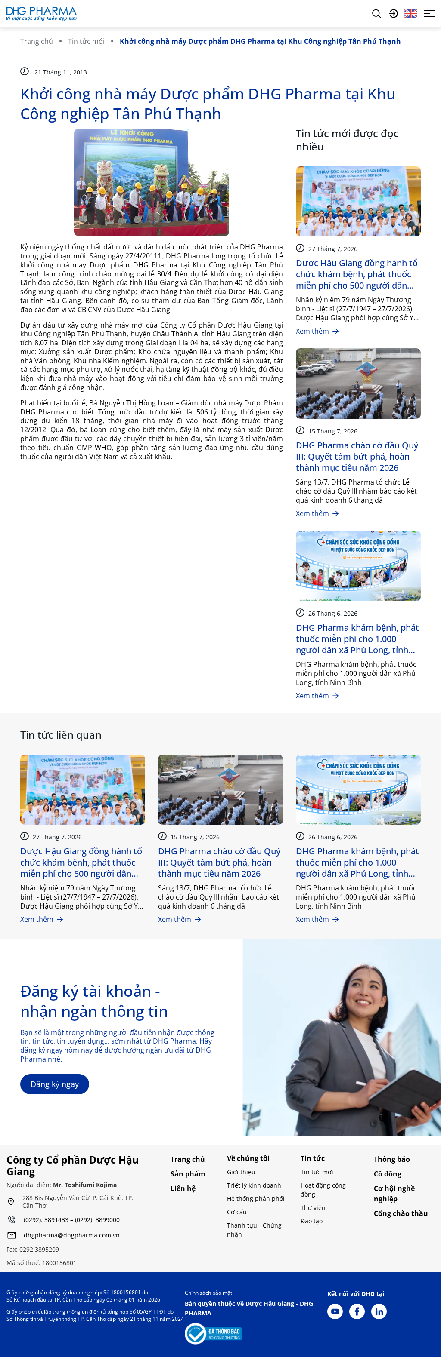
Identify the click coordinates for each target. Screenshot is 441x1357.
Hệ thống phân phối (256, 1198)
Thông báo (392, 1159)
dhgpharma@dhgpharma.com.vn (72, 1235)
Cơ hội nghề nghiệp (394, 1193)
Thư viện (313, 1207)
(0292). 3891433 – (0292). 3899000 (72, 1220)
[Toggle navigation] (429, 13)
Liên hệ (183, 1188)
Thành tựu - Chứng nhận (254, 1229)
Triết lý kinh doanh (254, 1185)
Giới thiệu (241, 1172)
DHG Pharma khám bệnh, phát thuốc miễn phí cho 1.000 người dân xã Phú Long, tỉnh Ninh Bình (357, 639)
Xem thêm (312, 331)
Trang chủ (36, 41)
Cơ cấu (237, 1212)
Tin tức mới (86, 41)
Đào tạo (312, 1221)
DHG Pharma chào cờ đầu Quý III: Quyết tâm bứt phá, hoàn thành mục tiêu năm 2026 (357, 456)
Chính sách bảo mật (208, 1292)
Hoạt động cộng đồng (323, 1189)
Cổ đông (387, 1174)
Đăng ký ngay (55, 1084)
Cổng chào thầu (401, 1213)
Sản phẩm (188, 1174)
